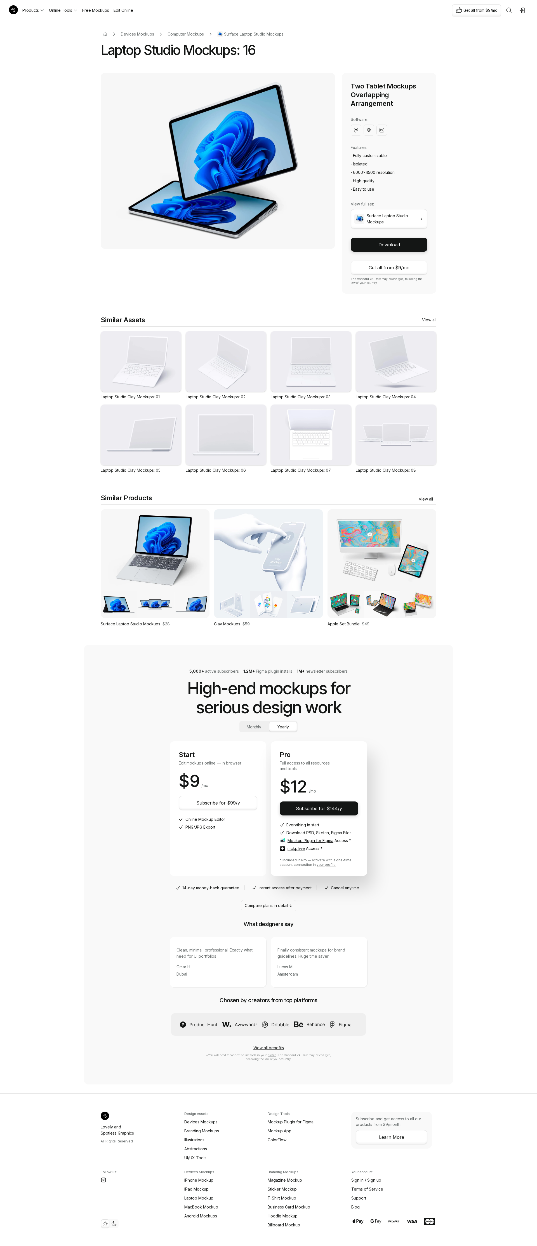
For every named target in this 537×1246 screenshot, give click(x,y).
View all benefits (268, 1047)
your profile (326, 864)
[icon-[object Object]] (509, 10)
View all (429, 319)
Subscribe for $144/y (319, 808)
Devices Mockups (137, 34)
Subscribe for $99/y (218, 803)
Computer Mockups (186, 34)
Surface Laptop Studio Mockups (254, 34)
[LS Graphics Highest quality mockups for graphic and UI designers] (13, 10)
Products (30, 10)
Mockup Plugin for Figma (310, 840)
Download (389, 244)
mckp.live (296, 848)
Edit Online (123, 10)
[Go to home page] (105, 34)
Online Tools (60, 10)
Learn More (391, 1137)
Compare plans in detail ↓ (269, 905)
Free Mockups (95, 10)
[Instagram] (103, 1180)
